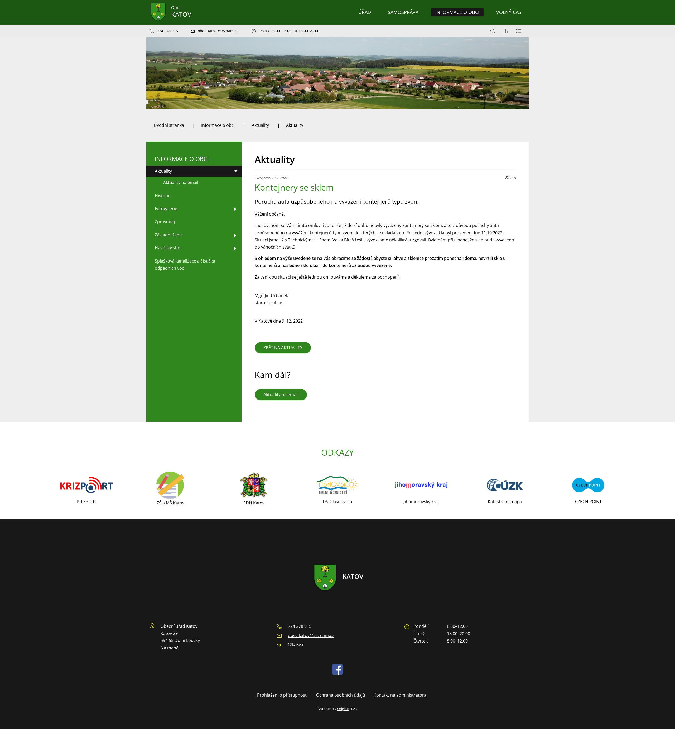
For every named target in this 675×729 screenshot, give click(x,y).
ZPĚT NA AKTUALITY (282, 348)
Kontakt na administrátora (400, 695)
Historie (163, 195)
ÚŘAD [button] (364, 12)
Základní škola (169, 235)
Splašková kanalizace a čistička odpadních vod (185, 264)
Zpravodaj (165, 222)
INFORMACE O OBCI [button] (457, 12)
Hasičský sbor (168, 248)
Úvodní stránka (169, 125)
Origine (343, 708)
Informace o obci (218, 125)
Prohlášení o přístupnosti (282, 695)
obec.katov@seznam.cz (311, 635)
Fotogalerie (166, 208)
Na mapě (170, 648)
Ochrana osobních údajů (340, 695)
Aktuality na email (280, 394)
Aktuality (260, 125)
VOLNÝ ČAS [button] (508, 12)
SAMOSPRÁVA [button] (403, 12)
